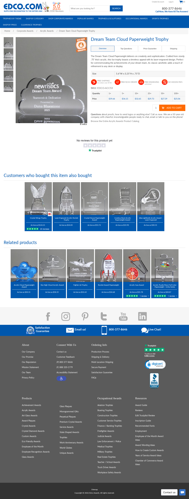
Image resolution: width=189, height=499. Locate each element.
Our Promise (27, 357)
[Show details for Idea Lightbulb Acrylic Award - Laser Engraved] (150, 198)
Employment (141, 431)
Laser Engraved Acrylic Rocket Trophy (66, 219)
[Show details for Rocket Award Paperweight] (108, 265)
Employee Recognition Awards (36, 452)
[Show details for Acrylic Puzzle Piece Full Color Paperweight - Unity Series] (165, 265)
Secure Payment (98, 367)
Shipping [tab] (173, 49)
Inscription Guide (143, 421)
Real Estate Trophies (106, 457)
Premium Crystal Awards (71, 422)
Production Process (100, 352)
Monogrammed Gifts (69, 412)
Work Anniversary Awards (71, 443)
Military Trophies (104, 452)
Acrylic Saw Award (136, 285)
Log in (171, 2)
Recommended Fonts (145, 426)
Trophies (63, 438)
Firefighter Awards (105, 431)
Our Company (28, 352)
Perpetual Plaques (68, 417)
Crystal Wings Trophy (38, 218)
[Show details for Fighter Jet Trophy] (80, 265)
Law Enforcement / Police (109, 442)
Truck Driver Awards (106, 467)
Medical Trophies (105, 447)
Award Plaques (28, 421)
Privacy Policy (28, 378)
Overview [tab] (102, 49)
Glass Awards (28, 457)
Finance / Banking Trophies (109, 426)
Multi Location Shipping (102, 362)
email (152, 117)
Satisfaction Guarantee (101, 373)
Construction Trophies (107, 416)
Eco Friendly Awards (31, 442)
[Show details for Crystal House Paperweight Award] (94, 198)
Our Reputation (29, 362)
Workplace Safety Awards (109, 473)
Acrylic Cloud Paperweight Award (24, 286)
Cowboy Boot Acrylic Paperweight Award (122, 219)
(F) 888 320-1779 (65, 367)
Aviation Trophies (105, 405)
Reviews (139, 410)
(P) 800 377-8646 (65, 362)
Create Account (158, 2)
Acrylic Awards (28, 410)
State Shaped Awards (69, 432)
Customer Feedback (66, 357)
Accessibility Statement (67, 373)
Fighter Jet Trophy (80, 285)
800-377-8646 (172, 8)
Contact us (61, 352)
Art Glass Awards (29, 416)
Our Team (26, 373)
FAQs (93, 378)
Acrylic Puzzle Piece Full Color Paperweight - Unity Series (164, 286)
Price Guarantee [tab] (150, 49)
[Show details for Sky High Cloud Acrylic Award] (52, 265)
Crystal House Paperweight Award (94, 219)
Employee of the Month (33, 447)
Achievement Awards (31, 405)
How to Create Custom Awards (149, 450)
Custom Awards (29, 436)
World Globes (66, 448)
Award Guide (141, 405)
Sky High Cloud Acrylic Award (52, 285)
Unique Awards (67, 453)
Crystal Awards (28, 426)
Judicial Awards (104, 436)
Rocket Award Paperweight (108, 285)
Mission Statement (30, 367)
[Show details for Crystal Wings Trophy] (38, 198)
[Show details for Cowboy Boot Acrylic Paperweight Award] (122, 198)
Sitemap (94, 489)
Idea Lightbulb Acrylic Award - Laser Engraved (150, 219)
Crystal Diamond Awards (33, 431)
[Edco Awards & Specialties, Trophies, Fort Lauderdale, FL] (154, 381)
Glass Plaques (66, 406)
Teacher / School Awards (108, 462)
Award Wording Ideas (145, 445)
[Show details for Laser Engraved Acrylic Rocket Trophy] (66, 198)
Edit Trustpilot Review (145, 416)
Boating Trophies (105, 410)
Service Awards (67, 427)
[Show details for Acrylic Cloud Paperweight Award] (24, 265)
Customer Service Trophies (109, 421)
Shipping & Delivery (100, 357)
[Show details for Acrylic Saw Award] (136, 265)
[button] (61, 378)
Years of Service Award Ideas (148, 456)
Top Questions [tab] (126, 49)
